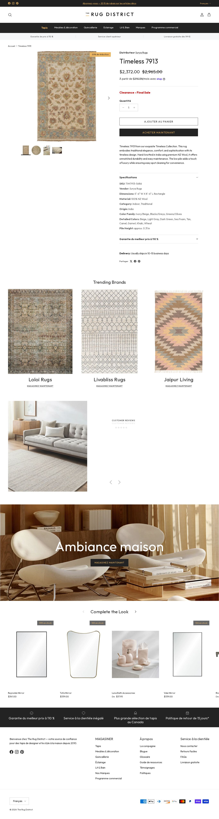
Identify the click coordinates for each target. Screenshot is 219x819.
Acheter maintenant (158, 132)
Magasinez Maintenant (40, 386)
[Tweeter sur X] (131, 261)
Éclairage (100, 762)
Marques (140, 27)
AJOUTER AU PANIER (158, 121)
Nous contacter (189, 746)
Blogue (143, 751)
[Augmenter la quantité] (135, 107)
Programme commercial (165, 27)
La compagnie (148, 746)
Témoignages (147, 767)
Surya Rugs (141, 52)
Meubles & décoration (66, 27)
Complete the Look (109, 611)
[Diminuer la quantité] (122, 107)
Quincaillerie (90, 27)
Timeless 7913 (24, 46)
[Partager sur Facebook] (135, 261)
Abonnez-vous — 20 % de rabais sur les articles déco (109, 3)
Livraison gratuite (189, 762)
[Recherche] (10, 15)
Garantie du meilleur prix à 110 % (138, 239)
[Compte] (201, 15)
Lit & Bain (125, 27)
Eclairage (108, 27)
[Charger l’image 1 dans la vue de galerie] (66, 96)
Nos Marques (102, 773)
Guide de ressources (151, 762)
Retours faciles (188, 751)
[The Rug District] (109, 14)
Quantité (125, 100)
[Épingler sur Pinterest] (139, 261)
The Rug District (25, 809)
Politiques (145, 773)
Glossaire (145, 756)
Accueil (11, 46)
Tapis (44, 27)
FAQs (183, 756)
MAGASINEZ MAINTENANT (109, 562)
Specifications (128, 177)
